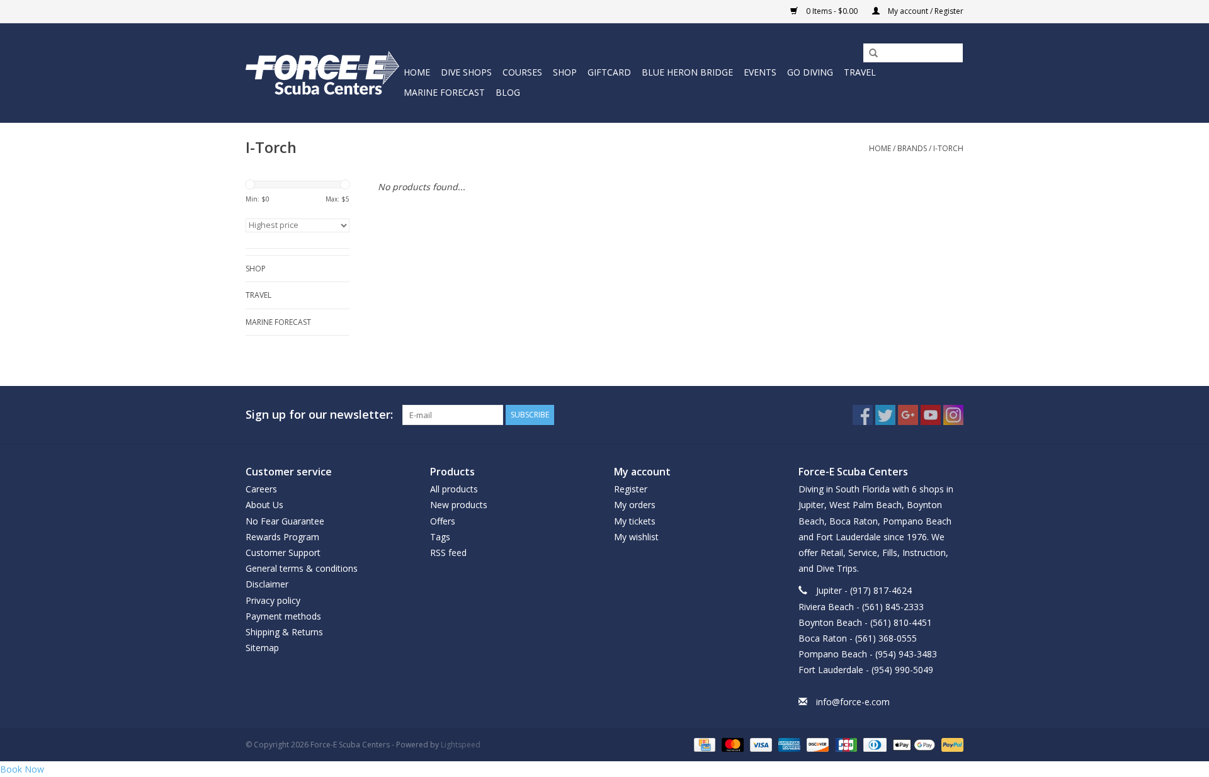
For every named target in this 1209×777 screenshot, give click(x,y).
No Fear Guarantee (285, 521)
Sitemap (262, 648)
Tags (440, 537)
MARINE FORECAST (444, 92)
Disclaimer (267, 584)
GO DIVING (810, 72)
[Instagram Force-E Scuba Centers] (953, 415)
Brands (912, 148)
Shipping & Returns (284, 632)
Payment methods (283, 616)
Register (630, 489)
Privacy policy (273, 600)
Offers (442, 521)
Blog (508, 92)
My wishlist (636, 537)
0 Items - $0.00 (832, 11)
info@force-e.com (853, 702)
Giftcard (609, 72)
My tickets (635, 521)
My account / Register (924, 11)
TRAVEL (860, 72)
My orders (635, 505)
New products (458, 505)
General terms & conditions (302, 568)
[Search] (869, 53)
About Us (264, 505)
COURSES (522, 72)
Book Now (22, 769)
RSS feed (448, 553)
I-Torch (948, 148)
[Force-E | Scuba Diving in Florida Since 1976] (323, 72)
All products (454, 489)
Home (417, 72)
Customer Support (283, 553)
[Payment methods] (703, 744)
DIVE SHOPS (466, 72)
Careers (261, 489)
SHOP (565, 72)
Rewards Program (282, 537)
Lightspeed (460, 744)
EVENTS (760, 72)
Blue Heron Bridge (687, 72)
